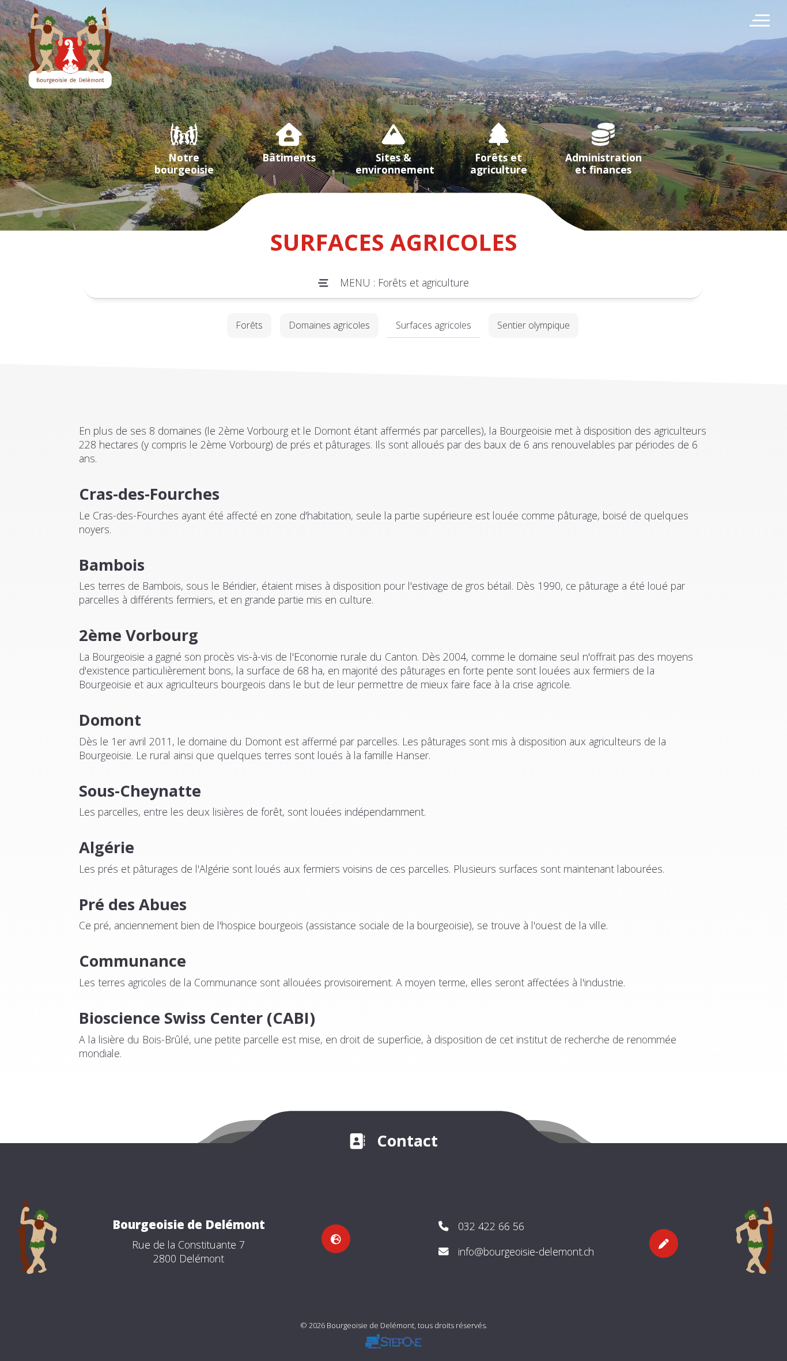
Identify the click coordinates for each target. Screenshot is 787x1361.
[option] (183, 149)
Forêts (249, 325)
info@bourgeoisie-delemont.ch (526, 1251)
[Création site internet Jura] (76, 57)
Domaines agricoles (329, 325)
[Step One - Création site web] (393, 1349)
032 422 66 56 (491, 1226)
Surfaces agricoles (433, 325)
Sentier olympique (533, 325)
